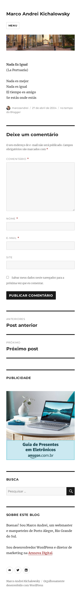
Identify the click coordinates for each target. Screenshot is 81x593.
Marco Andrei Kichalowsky (38, 14)
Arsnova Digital (40, 553)
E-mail (12, 238)
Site (9, 257)
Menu (12, 25)
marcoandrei (20, 107)
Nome (12, 218)
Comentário (17, 159)
